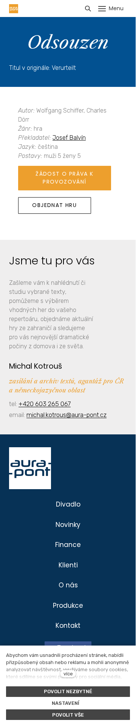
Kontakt (68, 625)
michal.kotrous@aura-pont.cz (66, 415)
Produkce (68, 605)
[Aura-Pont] (13, 8)
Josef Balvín (69, 137)
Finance (68, 544)
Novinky (68, 524)
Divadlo (68, 504)
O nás (68, 585)
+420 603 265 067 (45, 404)
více (68, 674)
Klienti (68, 565)
